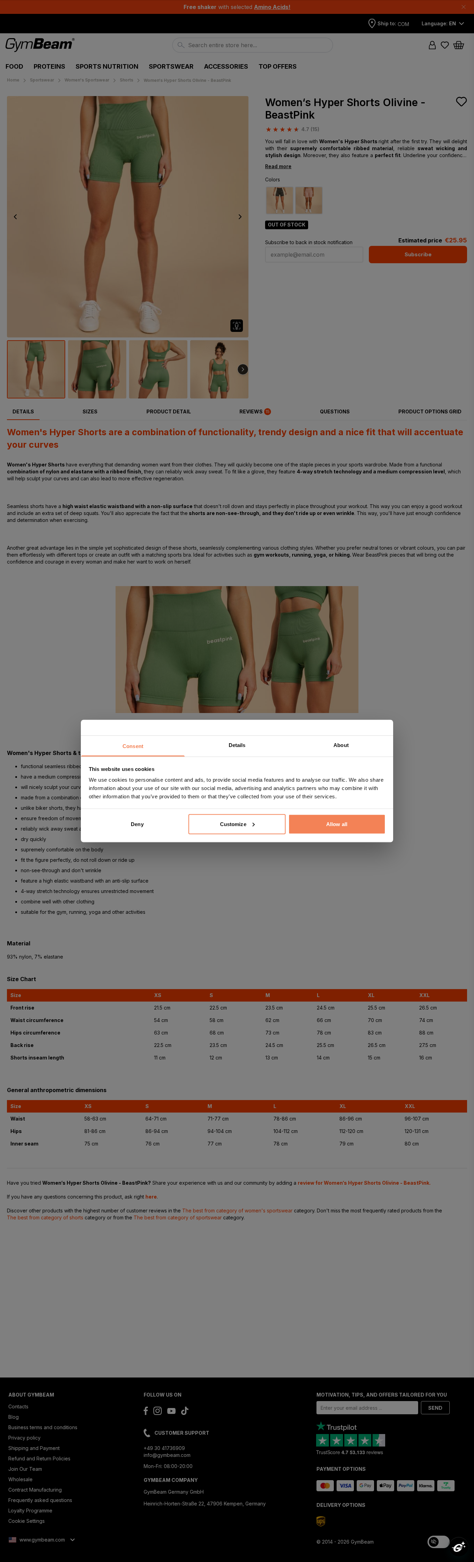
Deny (137, 824)
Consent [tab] (132, 746)
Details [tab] (237, 745)
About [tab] (341, 745)
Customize (233, 824)
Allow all (336, 824)
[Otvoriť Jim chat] (458, 1546)
